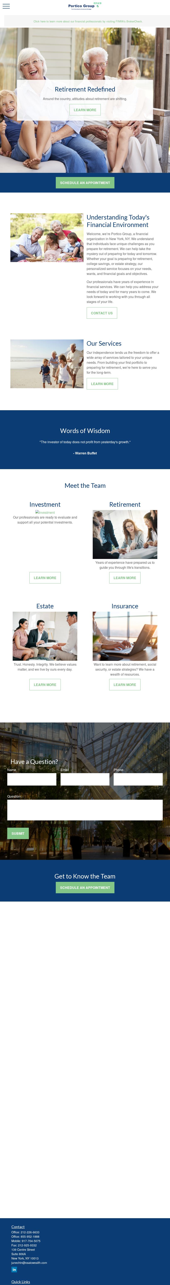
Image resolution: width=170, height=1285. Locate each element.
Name (11, 769)
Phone (118, 769)
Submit (18, 833)
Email (65, 769)
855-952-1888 (30, 1236)
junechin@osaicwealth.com (29, 1263)
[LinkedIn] (14, 1269)
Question (14, 796)
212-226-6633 (30, 1232)
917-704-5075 (31, 1241)
